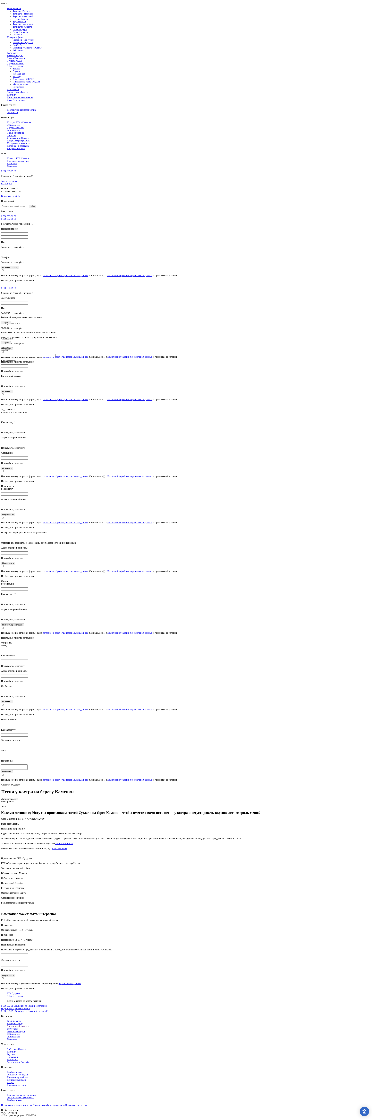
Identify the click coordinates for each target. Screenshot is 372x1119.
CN (6, 183)
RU (3, 183)
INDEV (22, 1110)
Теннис (16, 68)
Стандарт (17, 34)
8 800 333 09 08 (8, 171)
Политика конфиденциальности (49, 1105)
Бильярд (17, 76)
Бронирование (14, 8)
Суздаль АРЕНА (15, 63)
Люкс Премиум (20, 32)
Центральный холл (16, 1080)
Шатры (10, 1082)
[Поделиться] (362, 3)
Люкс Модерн (20, 29)
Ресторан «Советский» (24, 40)
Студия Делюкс (20, 19)
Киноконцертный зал (17, 1077)
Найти (32, 206)
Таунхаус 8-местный (23, 16)
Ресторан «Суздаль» (23, 42)
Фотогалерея (13, 130)
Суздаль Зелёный (15, 127)
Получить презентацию (12, 625)
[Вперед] (367, 559)
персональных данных (70, 983)
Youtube (16, 196)
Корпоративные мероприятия (21, 110)
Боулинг (17, 71)
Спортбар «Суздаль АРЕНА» (27, 47)
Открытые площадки (17, 1074)
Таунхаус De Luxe (22, 11)
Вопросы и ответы (16, 148)
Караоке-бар (19, 74)
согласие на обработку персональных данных (65, 275)
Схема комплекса (15, 133)
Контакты (12, 166)
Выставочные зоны (16, 1085)
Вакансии (12, 163)
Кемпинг (11, 95)
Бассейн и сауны (15, 55)
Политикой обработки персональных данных (129, 275)
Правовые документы (18, 161)
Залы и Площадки (16, 58)
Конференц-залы (15, 1072)
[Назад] (5, 559)
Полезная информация (18, 146)
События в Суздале (16, 1049)
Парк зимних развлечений (20, 97)
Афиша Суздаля (15, 66)
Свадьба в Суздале (16, 100)
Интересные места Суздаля (26, 81)
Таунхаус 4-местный (23, 13)
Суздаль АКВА (14, 61)
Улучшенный (19, 21)
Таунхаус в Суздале (22, 27)
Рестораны (12, 53)
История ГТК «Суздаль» (19, 122)
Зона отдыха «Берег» (17, 92)
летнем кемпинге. (64, 843)
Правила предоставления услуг (17, 1105)
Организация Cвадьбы (18, 1062)
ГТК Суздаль (13, 993)
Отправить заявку (10, 267)
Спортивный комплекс (18, 1026)
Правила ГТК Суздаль (18, 158)
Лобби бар (18, 45)
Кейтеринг (18, 50)
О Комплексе (13, 125)
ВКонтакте (6, 196)
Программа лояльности (18, 143)
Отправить (7, 391)
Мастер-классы (20, 84)
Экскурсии (18, 87)
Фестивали (12, 112)
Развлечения (13, 89)
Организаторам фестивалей (20, 1097)
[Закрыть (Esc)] (369, 3)
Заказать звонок (9, 181)
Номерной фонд (15, 37)
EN (10, 183)
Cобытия (11, 135)
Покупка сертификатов (18, 140)
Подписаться (8, 515)
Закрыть (6, 322)
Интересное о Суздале (18, 138)
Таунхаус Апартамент (23, 24)
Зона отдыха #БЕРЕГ (23, 79)
